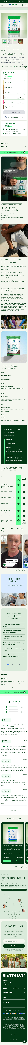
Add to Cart (7, 861)
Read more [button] (4, 736)
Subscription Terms (14, 1039)
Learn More (15, 861)
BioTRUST (3, 8)
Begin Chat (7, 984)
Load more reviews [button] (13, 810)
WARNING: (8, 664)
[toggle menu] (2, 5)
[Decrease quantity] (17, 853)
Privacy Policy (14, 1034)
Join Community (14, 890)
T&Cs (14, 1037)
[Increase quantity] (22, 853)
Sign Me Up (14, 946)
